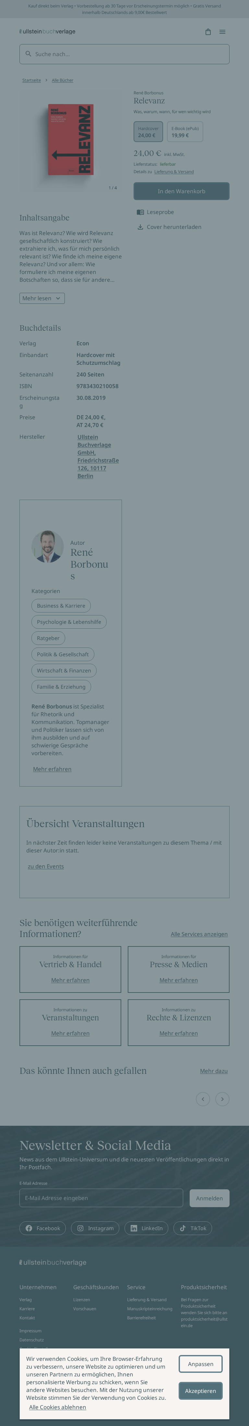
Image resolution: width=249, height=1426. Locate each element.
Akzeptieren (200, 1391)
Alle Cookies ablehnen (57, 1407)
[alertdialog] (124, 1384)
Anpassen (201, 1364)
